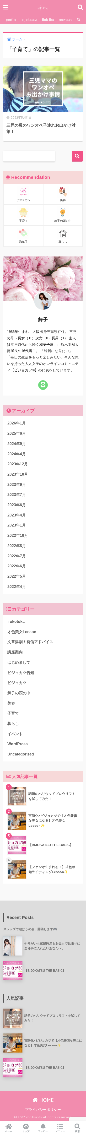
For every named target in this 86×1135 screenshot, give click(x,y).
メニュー (60, 1131)
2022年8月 (16, 546)
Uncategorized (20, 754)
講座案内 (15, 652)
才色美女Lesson (21, 632)
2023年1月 (16, 525)
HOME (46, 1100)
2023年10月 (17, 474)
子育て (13, 713)
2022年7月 (16, 556)
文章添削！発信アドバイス (30, 642)
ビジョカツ (17, 683)
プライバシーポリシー (43, 1110)
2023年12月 (17, 464)
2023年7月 (16, 495)
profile (11, 20)
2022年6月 (16, 566)
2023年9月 (16, 485)
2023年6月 (16, 505)
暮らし (13, 724)
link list (48, 20)
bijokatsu (29, 20)
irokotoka (16, 621)
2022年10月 (17, 535)
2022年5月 (16, 576)
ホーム (8, 1131)
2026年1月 (16, 423)
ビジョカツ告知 (20, 673)
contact (65, 20)
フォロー (43, 1131)
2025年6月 (16, 433)
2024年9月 (16, 444)
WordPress (17, 744)
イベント (15, 734)
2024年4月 (16, 454)
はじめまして (18, 662)
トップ (25, 1131)
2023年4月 (16, 515)
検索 (77, 156)
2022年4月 (16, 587)
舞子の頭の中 (18, 693)
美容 (11, 703)
